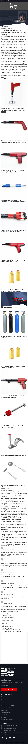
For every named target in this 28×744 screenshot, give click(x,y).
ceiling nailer (9, 684)
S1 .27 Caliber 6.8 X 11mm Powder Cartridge (12, 631)
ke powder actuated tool (7, 626)
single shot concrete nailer (8, 625)
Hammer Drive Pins (6, 615)
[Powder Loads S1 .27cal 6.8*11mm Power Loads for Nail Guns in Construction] (14, 275)
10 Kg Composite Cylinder (8, 617)
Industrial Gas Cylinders (7, 719)
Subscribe (9, 689)
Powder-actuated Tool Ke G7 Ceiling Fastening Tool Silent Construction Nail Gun (13, 201)
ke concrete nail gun (17, 684)
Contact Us (3, 701)
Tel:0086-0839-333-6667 (10, 726)
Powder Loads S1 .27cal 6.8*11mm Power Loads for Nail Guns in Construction (13, 290)
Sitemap (12, 680)
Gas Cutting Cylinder (6, 618)
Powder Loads (4, 710)
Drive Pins (3, 717)
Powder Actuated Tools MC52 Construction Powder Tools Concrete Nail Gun (13, 230)
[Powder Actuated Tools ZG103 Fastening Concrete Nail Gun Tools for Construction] (14, 93)
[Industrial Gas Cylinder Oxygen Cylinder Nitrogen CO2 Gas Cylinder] (14, 321)
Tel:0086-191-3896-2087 (10, 728)
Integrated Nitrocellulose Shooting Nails (11, 629)
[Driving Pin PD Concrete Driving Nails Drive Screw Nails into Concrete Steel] (14, 411)
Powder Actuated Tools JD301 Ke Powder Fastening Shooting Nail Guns (13, 260)
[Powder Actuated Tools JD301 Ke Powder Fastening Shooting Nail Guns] (14, 245)
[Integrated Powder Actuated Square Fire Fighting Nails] (14, 470)
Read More (3, 112)
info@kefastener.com (9, 730)
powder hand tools (4, 682)
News (2, 699)
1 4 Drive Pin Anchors (7, 628)
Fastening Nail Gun (5, 712)
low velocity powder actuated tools (16, 682)
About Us (3, 697)
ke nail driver (5, 623)
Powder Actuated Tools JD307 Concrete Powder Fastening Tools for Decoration (13, 396)
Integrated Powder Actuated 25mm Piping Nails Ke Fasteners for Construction (13, 456)
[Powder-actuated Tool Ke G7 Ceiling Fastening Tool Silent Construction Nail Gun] (14, 185)
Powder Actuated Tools (7, 708)
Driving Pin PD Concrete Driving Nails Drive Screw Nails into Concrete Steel (13, 426)
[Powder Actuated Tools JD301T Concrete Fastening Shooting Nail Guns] (14, 156)
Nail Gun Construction (7, 490)
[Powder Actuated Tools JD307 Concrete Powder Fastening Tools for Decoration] (14, 381)
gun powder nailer (4, 685)
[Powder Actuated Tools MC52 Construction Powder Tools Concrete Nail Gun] (14, 215)
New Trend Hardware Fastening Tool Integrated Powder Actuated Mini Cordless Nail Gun (13, 142)
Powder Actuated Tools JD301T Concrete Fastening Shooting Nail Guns (13, 171)
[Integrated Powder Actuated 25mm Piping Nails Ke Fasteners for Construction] (14, 441)
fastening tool (3, 684)
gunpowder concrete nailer (8, 622)
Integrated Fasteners (6, 715)
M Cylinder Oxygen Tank (7, 620)
